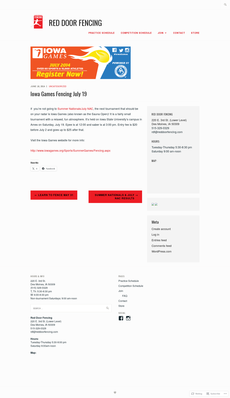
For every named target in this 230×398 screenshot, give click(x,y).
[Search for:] (225, 5)
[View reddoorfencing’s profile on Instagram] (129, 318)
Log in (155, 234)
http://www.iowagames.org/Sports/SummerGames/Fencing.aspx (70, 150)
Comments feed (161, 246)
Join (161, 33)
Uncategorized (57, 86)
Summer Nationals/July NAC (75, 108)
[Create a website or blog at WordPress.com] (115, 392)
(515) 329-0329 (39, 287)
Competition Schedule (136, 33)
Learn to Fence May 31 (55, 195)
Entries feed (159, 240)
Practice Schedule (102, 33)
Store (195, 33)
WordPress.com (161, 251)
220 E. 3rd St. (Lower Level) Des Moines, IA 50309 (169, 122)
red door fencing (75, 22)
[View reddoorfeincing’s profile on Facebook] (121, 318)
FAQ (124, 296)
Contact (179, 33)
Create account (161, 229)
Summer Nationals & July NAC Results (114, 196)
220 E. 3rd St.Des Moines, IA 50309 (43, 282)
